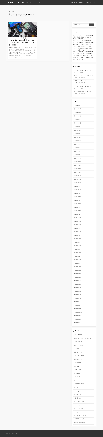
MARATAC (78, 377)
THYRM (77, 373)
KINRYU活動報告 (80, 422)
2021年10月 (78, 270)
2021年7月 (78, 281)
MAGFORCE (78, 335)
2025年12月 (78, 116)
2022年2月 (78, 256)
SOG (76, 380)
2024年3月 (78, 172)
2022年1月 (78, 259)
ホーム (11, 11)
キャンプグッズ (21, 57)
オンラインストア (73, 2)
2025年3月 (78, 133)
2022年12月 (78, 221)
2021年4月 (78, 291)
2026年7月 (78, 105)
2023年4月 (78, 207)
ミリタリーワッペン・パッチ (83, 405)
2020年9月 (78, 316)
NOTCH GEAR (79, 356)
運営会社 (81, 2)
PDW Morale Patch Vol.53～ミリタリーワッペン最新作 (83, 92)
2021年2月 (78, 298)
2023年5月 (78, 203)
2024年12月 (78, 140)
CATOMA (78, 349)
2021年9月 (78, 274)
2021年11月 (78, 266)
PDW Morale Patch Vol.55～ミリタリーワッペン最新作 (83, 82)
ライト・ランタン (80, 401)
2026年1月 (78, 112)
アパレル (77, 387)
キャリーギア (13, 57)
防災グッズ (78, 398)
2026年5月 (78, 109)
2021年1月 (78, 302)
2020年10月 (78, 312)
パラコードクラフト (80, 415)
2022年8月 (78, 235)
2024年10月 (78, 147)
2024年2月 (78, 175)
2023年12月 (78, 179)
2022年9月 (78, 231)
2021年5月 (78, 288)
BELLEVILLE (79, 345)
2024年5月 (78, 165)
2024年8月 (78, 154)
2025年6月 (78, 126)
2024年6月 (78, 161)
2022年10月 (78, 228)
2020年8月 (78, 319)
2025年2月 (78, 137)
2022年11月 (78, 224)
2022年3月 (78, 252)
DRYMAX (78, 370)
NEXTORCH (78, 359)
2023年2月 (78, 214)
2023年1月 (78, 217)
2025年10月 (78, 119)
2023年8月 (78, 193)
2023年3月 (78, 210)
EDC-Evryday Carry (80, 419)
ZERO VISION (79, 384)
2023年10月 (78, 186)
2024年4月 (78, 168)
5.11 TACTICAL (79, 342)
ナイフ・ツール (79, 408)
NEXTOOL (78, 363)
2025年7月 (78, 123)
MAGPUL (78, 366)
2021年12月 (78, 263)
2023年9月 (78, 189)
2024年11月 (78, 144)
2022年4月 (78, 249)
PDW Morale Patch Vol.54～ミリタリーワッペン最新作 (83, 87)
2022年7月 (78, 238)
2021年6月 (78, 284)
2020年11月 (78, 309)
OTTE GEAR (78, 352)
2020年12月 (78, 305)
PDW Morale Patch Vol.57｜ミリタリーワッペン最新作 (83, 71)
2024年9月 (78, 151)
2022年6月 (78, 242)
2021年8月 (78, 277)
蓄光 (76, 412)
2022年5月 (78, 245)
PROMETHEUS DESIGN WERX (84, 338)
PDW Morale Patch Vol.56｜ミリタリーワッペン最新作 (83, 76)
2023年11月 (78, 182)
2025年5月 (78, 130)
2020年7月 (78, 323)
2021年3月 (78, 295)
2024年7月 (78, 158)
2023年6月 (78, 200)
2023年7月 (78, 196)
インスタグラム (88, 2)
